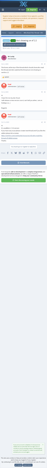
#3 (45, 122)
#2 (45, 92)
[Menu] (2, 10)
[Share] (41, 64)
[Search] (44, 10)
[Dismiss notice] (43, 445)
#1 (45, 64)
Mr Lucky (7, 48)
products (24, 18)
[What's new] (40, 10)
